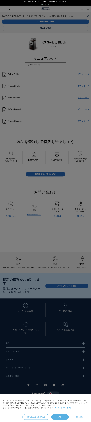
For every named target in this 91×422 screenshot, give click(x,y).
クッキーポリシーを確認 (63, 408)
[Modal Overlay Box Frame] (45, 3)
